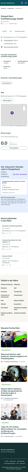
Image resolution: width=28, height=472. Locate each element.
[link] (14, 187)
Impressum (22, 463)
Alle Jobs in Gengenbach (20, 174)
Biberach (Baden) (19, 300)
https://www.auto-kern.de (11, 47)
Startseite (3, 8)
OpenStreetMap (18, 125)
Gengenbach (10, 8)
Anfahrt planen (7, 100)
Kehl (15, 288)
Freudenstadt (18, 291)
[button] (22, 3)
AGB (18, 463)
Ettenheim (4, 288)
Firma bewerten (14, 148)
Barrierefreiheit (20, 461)
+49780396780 (8, 40)
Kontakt (7, 461)
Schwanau (4, 291)
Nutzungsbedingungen (9, 463)
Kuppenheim (17, 304)
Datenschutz (13, 461)
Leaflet (12, 125)
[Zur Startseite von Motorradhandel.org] (7, 3)
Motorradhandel (7, 83)
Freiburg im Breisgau (7, 284)
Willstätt (3, 304)
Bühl (2, 300)
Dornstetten (4, 307)
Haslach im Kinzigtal (20, 313)
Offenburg (17, 284)
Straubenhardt (18, 295)
